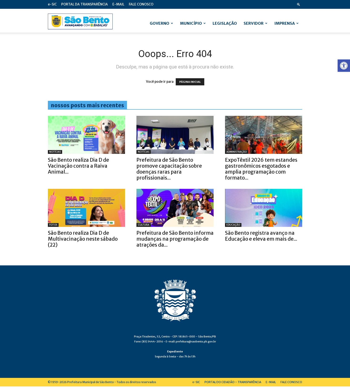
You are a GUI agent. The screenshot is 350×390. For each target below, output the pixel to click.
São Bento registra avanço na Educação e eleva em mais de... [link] (261, 236)
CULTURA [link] (143, 224)
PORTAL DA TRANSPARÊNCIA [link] (84, 4)
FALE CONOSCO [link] (141, 4)
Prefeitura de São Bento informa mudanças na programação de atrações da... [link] (175, 239)
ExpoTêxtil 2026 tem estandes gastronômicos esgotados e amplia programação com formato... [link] (261, 169)
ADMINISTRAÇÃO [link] (236, 151)
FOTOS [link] (53, 224)
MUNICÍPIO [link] (191, 23)
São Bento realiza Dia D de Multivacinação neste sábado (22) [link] (83, 239)
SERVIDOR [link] (254, 23)
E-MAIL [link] (118, 4)
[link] (344, 65)
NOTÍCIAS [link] (55, 151)
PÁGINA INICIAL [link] (190, 81)
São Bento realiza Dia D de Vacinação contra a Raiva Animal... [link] (78, 166)
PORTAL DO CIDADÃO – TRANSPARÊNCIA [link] (233, 382)
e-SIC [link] (52, 4)
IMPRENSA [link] (284, 23)
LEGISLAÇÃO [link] (225, 23)
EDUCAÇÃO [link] (233, 224)
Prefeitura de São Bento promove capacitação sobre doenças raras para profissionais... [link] (169, 169)
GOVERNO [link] (159, 23)
